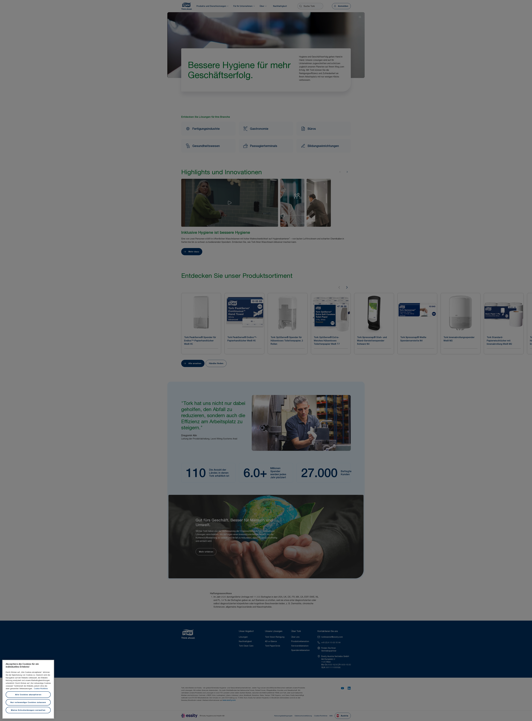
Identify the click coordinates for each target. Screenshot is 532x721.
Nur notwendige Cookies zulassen (28, 702)
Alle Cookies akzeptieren (28, 694)
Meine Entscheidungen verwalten (28, 710)
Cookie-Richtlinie (41, 688)
